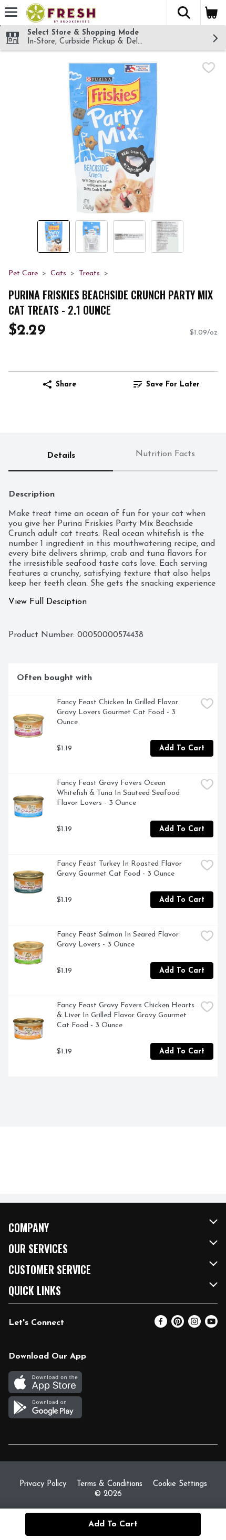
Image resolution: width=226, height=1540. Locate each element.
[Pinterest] (177, 1325)
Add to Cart (181, 748)
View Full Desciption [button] (47, 602)
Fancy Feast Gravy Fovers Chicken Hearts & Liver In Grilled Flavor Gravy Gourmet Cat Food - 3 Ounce (127, 1015)
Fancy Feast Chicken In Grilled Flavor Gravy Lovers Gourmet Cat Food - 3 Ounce (118, 712)
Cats (58, 273)
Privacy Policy (42, 1484)
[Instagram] (194, 1325)
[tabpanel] (113, 778)
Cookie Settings (180, 1484)
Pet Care (23, 273)
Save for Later (173, 385)
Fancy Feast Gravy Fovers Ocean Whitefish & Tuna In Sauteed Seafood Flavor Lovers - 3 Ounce (119, 793)
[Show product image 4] (167, 236)
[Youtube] (211, 1325)
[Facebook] (161, 1325)
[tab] (60, 456)
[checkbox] (208, 67)
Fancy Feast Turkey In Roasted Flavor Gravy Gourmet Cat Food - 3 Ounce (120, 869)
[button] (183, 12)
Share (66, 385)
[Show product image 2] (91, 236)
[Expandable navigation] (11, 12)
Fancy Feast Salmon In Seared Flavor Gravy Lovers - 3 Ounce (119, 940)
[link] (166, 384)
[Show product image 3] (129, 236)
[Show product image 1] (53, 236)
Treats (89, 273)
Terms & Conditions (109, 1484)
